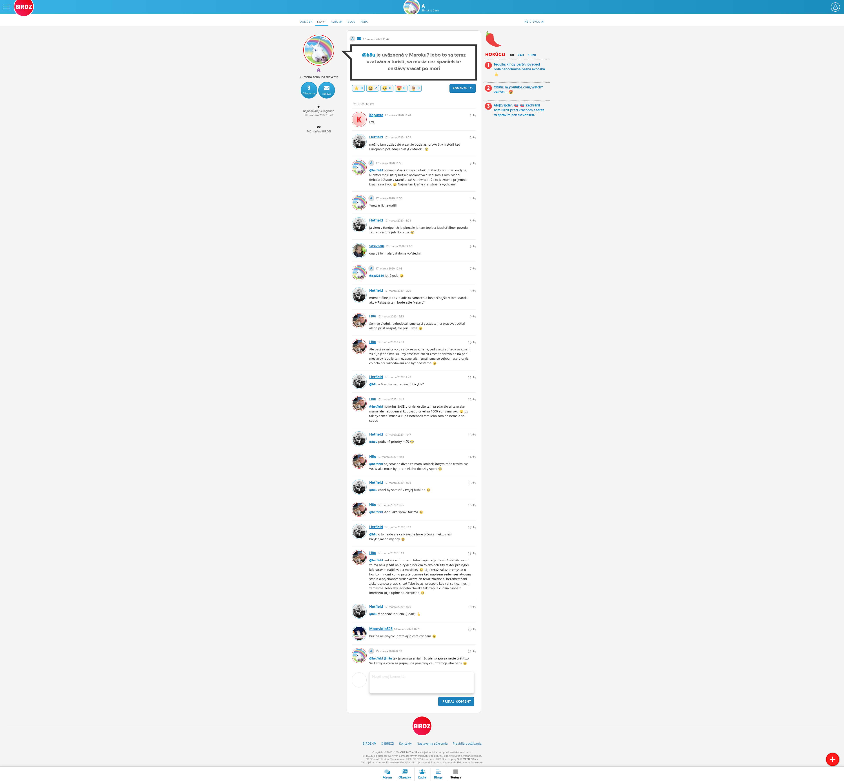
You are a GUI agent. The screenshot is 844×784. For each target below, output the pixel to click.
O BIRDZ (387, 743)
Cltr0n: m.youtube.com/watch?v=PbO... (518, 89)
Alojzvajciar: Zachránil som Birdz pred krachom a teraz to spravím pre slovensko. (519, 110)
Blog (352, 22)
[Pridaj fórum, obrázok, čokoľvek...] (832, 759)
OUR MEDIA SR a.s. (411, 752)
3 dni (532, 55)
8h (512, 55)
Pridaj (456, 701)
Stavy (321, 22)
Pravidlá (467, 743)
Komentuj (461, 88)
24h (521, 55)
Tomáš (394, 759)
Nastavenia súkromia (432, 743)
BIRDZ (422, 726)
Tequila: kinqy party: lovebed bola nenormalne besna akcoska (519, 66)
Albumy (337, 22)
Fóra (364, 22)
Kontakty (405, 743)
